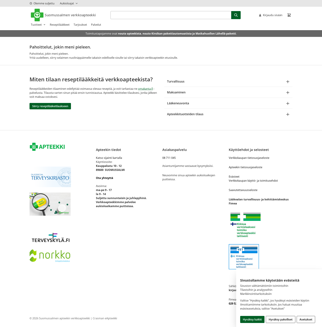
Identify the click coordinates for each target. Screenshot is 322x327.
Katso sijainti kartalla (109, 158)
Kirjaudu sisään (272, 15)
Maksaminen (176, 92)
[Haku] (236, 15)
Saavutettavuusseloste (243, 190)
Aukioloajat (67, 3)
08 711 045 (169, 158)
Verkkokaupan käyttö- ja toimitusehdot (253, 180)
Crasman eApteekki (105, 318)
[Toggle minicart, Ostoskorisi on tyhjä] (289, 15)
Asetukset (306, 319)
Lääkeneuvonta (178, 103)
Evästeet (234, 176)
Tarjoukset (80, 24)
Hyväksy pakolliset (280, 319)
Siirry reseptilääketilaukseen (50, 106)
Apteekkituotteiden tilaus (185, 114)
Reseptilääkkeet (60, 24)
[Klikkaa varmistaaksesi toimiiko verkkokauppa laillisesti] (260, 225)
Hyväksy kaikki (252, 319)
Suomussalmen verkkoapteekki (70, 15)
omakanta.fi (145, 89)
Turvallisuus (175, 81)
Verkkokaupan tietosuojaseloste (249, 158)
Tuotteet (36, 24)
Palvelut (96, 24)
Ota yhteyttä (104, 178)
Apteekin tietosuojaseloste (245, 167)
